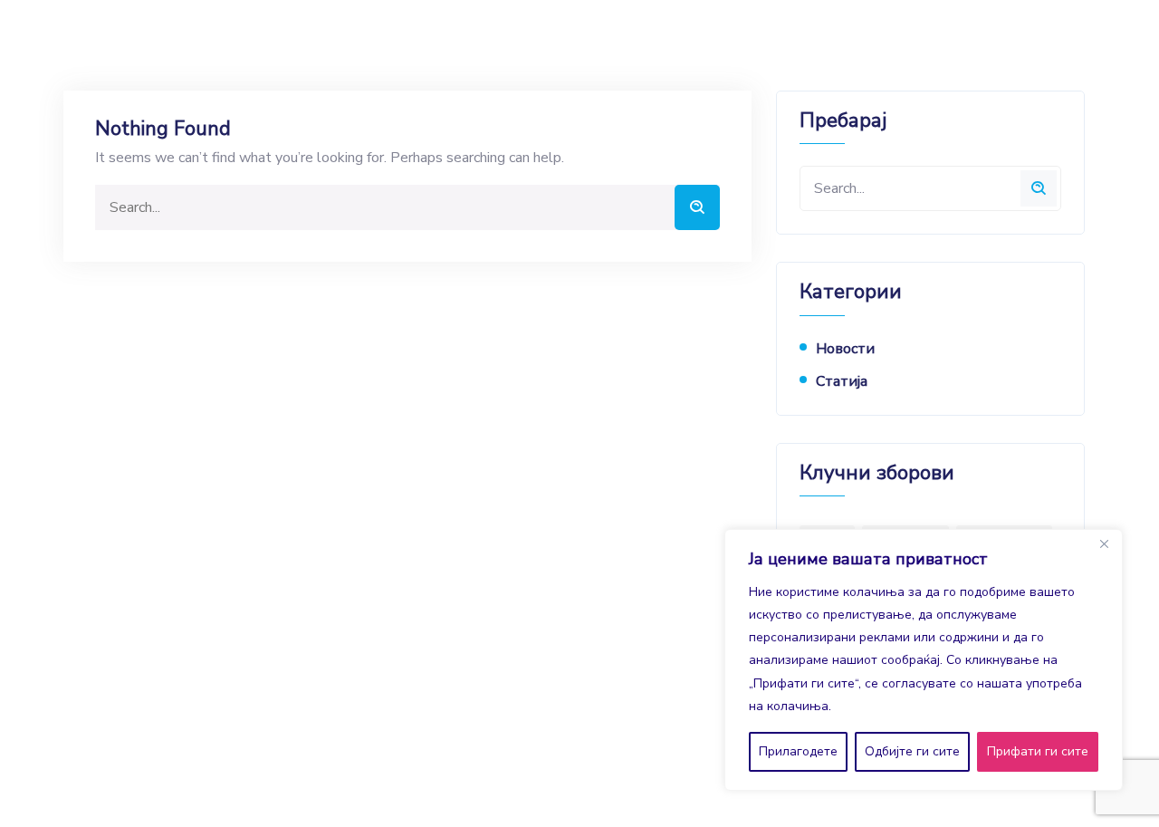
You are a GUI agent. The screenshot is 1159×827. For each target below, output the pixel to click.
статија (841, 381)
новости (845, 349)
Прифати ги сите (1037, 751)
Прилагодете (798, 751)
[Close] (1104, 544)
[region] (923, 660)
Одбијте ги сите (912, 751)
